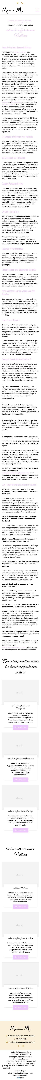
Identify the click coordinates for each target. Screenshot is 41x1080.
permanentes (16, 102)
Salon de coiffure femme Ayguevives (21, 1061)
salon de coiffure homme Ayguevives (20, 758)
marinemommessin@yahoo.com (15, 473)
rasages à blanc (8, 104)
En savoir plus (20, 727)
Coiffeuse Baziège (21, 1059)
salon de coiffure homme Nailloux (20, 988)
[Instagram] (22, 1046)
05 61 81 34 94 (21, 1039)
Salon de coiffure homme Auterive (21, 1063)
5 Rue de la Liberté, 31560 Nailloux (21, 1036)
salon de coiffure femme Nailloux (20, 938)
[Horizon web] (18, 1077)
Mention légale (20, 1071)
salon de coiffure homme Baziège (20, 811)
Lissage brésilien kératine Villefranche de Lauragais (18, 1067)
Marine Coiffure (20, 52)
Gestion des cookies (20, 1075)
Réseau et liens (25, 1052)
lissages (5, 102)
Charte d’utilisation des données (20, 1073)
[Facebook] (18, 1046)
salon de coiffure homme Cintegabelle (20, 707)
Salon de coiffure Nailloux (21, 1054)
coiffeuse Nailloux (20, 888)
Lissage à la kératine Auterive (21, 1057)
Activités (14, 1052)
